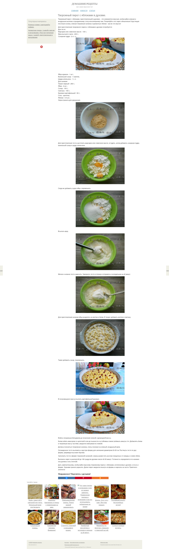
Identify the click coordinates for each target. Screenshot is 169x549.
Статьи (92, 10)
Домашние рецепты (84, 3)
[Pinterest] (83, 478)
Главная (74, 10)
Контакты (67, 542)
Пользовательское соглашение (77, 542)
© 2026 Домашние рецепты (35, 542)
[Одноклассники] (100, 478)
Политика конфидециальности (72, 544)
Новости (83, 10)
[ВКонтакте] (66, 478)
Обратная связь (104, 542)
